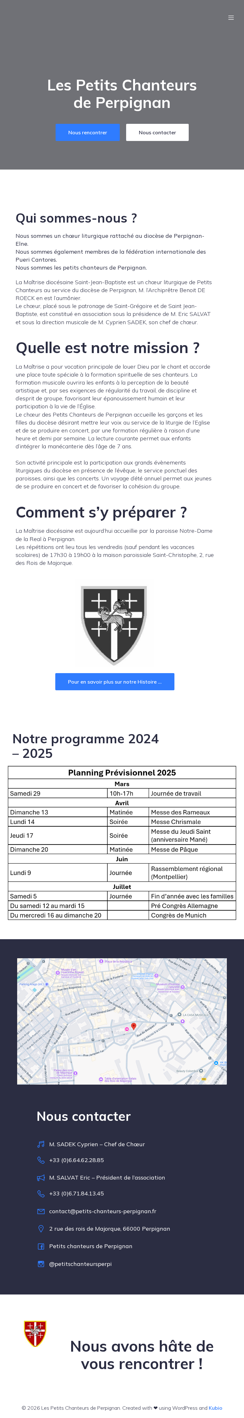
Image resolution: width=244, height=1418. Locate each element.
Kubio (215, 1408)
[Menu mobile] (231, 17)
